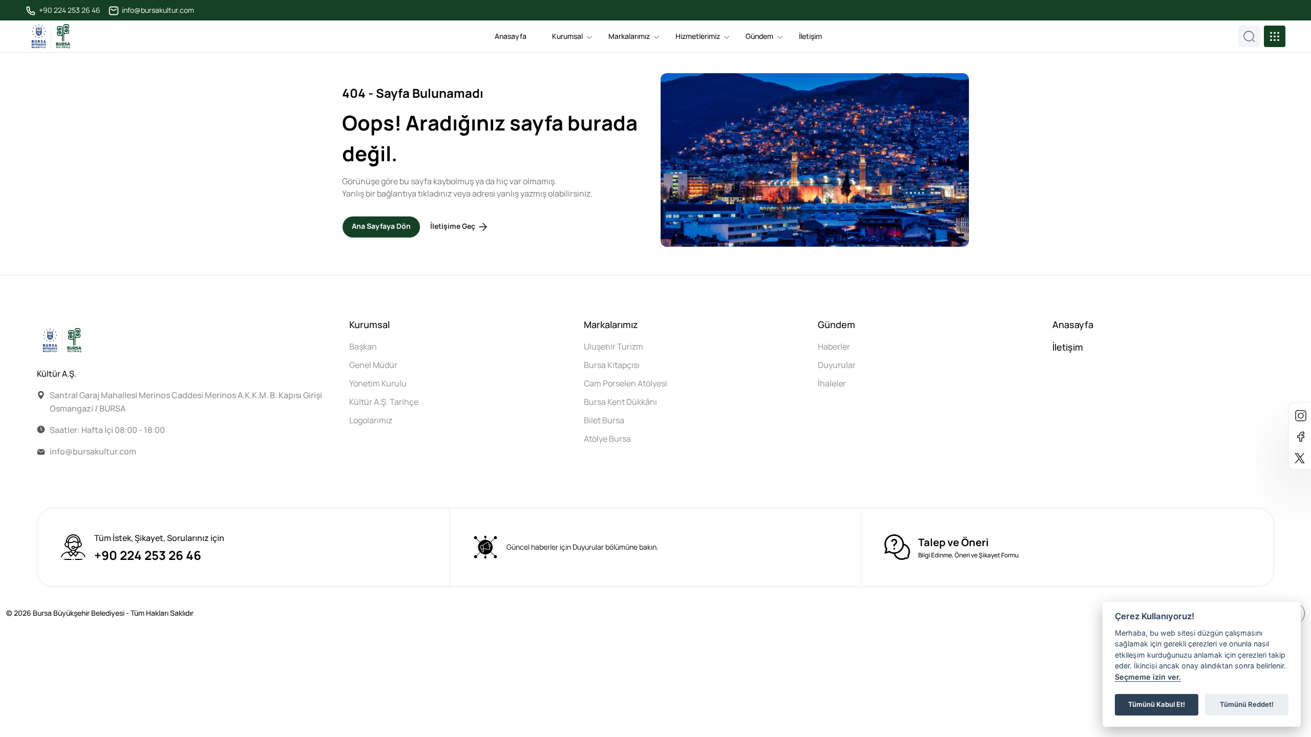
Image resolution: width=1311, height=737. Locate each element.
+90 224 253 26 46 (68, 10)
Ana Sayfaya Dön (381, 226)
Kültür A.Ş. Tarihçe (383, 401)
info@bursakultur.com (157, 10)
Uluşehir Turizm (613, 346)
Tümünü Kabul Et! (1156, 704)
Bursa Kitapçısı (612, 365)
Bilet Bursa (604, 420)
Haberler (834, 346)
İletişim (810, 36)
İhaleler (832, 383)
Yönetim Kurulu (378, 383)
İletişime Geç (453, 226)
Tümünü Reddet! (1247, 704)
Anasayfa (510, 36)
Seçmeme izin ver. (1148, 677)
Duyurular (837, 365)
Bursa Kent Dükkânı (620, 401)
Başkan (363, 346)
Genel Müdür (373, 365)
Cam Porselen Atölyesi (625, 383)
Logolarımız (370, 420)
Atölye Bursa (607, 438)
